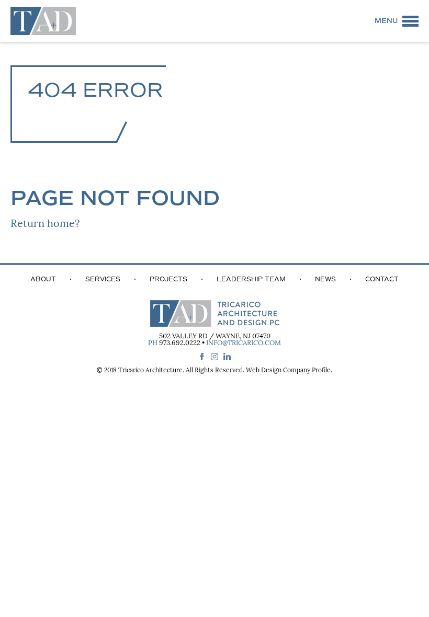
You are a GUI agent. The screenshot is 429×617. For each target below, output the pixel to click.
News (325, 279)
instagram (214, 356)
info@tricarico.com (243, 343)
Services (102, 279)
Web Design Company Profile (288, 371)
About (43, 279)
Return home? (45, 224)
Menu (386, 21)
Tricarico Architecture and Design (43, 21)
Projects (168, 279)
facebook (202, 356)
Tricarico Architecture (150, 371)
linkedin (227, 356)
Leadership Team (251, 279)
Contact (382, 279)
